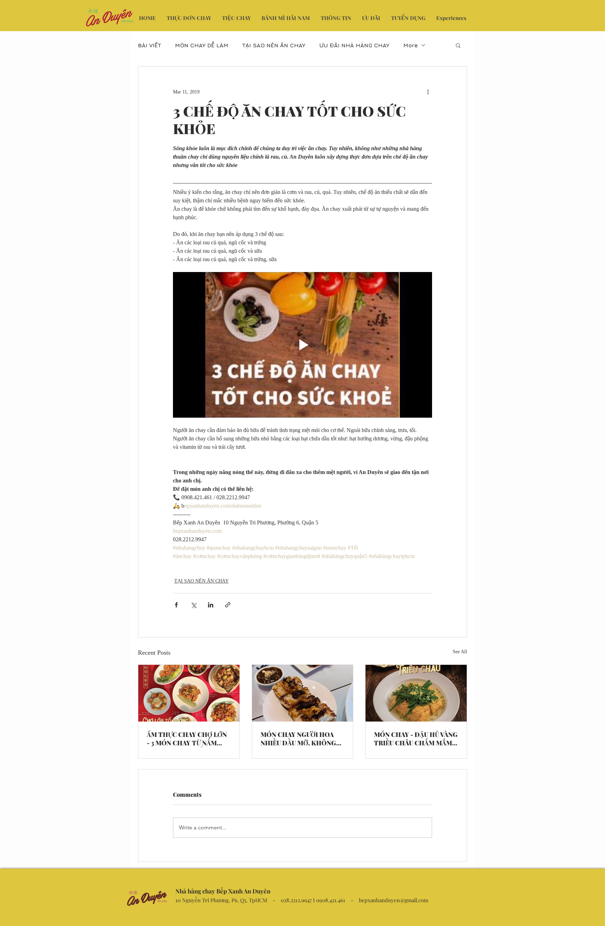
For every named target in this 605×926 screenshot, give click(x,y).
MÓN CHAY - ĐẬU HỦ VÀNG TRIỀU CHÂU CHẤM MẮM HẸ (416, 738)
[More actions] (428, 92)
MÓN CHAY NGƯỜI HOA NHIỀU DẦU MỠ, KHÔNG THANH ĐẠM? (298, 738)
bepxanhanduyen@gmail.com (393, 900)
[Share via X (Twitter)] (193, 604)
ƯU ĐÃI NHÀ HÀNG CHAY (354, 45)
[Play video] (302, 345)
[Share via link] (227, 604)
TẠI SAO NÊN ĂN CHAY (273, 45)
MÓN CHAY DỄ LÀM (201, 45)
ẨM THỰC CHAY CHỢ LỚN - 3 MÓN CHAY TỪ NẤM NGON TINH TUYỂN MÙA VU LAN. (187, 738)
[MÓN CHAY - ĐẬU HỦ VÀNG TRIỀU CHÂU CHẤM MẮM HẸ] (416, 693)
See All (460, 651)
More (410, 45)
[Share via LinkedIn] (210, 604)
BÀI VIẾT (149, 45)
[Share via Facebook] (176, 604)
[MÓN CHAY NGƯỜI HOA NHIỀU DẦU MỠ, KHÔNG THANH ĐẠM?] (302, 693)
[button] (458, 45)
